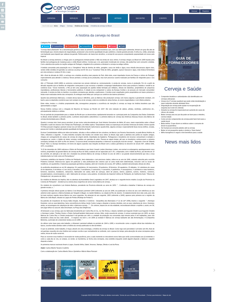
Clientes (96, 18)
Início (56, 26)
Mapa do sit (166, 295)
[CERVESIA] (60, 8)
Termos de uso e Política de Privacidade (132, 295)
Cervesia (51, 18)
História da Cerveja (81, 26)
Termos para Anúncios (154, 295)
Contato (163, 18)
